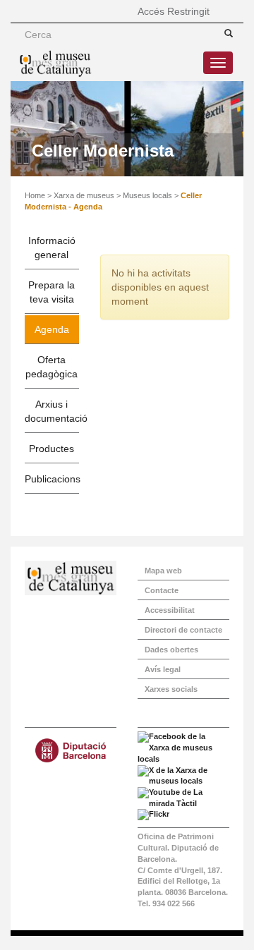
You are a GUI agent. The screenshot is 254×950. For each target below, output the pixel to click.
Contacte (162, 590)
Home (35, 195)
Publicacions (52, 479)
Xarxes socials (171, 689)
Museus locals (147, 195)
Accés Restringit (174, 11)
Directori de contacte (183, 630)
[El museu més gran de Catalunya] (55, 63)
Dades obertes (171, 649)
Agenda (52, 329)
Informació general (51, 247)
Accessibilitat (170, 610)
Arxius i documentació (52, 411)
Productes (51, 448)
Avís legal (163, 669)
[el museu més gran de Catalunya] (70, 578)
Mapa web (163, 570)
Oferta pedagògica (51, 366)
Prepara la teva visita (51, 292)
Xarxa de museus (84, 195)
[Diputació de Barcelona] (70, 750)
